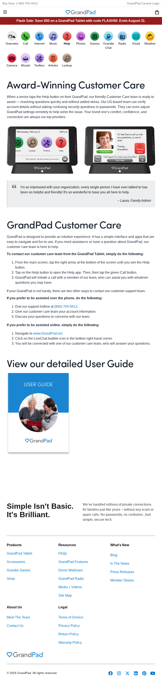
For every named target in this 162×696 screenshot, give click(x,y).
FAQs (62, 553)
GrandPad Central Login (143, 3)
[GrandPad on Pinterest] (144, 673)
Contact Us (15, 625)
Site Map (65, 595)
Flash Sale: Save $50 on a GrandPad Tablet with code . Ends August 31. (81, 20)
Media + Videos (70, 587)
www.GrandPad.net (47, 333)
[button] (5, 11)
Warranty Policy (70, 642)
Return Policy (68, 634)
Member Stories (122, 580)
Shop (11, 578)
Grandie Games (18, 570)
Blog (113, 555)
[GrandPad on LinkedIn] (135, 673)
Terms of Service (70, 617)
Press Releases (122, 572)
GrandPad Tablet (19, 553)
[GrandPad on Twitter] (127, 673)
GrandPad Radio (71, 578)
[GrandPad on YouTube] (152, 673)
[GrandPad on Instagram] (119, 673)
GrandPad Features (73, 562)
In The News (119, 563)
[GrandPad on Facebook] (110, 673)
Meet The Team (18, 617)
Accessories (16, 562)
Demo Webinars (70, 570)
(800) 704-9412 (65, 306)
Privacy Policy (69, 625)
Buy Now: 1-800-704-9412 (20, 3)
